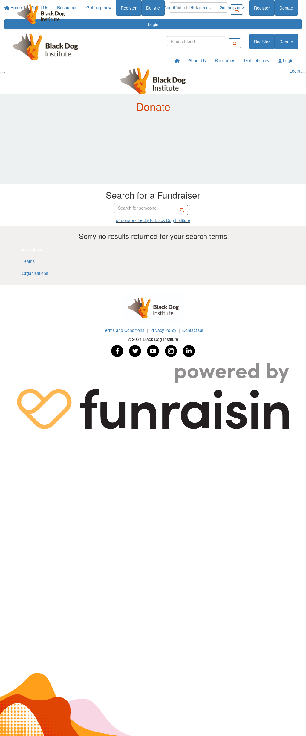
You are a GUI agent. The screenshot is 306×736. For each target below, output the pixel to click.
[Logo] (41, 14)
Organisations (35, 273)
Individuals (32, 249)
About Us (172, 7)
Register (262, 8)
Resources (200, 7)
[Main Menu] (2, 72)
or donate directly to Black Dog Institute (153, 220)
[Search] (235, 43)
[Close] (303, 72)
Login (287, 60)
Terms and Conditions (124, 330)
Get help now (232, 7)
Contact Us (192, 330)
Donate (286, 8)
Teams (28, 261)
